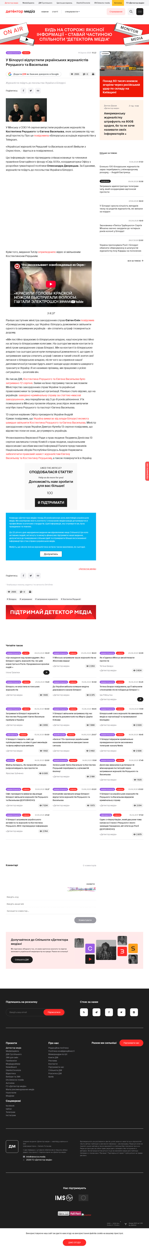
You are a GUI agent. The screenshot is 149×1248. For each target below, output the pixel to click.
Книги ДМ (53, 1057)
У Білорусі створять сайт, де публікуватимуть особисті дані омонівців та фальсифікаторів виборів (26, 742)
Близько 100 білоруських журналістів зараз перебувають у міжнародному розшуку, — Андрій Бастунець (119, 169)
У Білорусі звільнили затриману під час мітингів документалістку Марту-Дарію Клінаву (73, 716)
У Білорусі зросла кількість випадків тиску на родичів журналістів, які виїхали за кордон (121, 208)
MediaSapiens (28, 3)
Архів (51, 1076)
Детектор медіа (11, 3)
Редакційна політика (58, 1048)
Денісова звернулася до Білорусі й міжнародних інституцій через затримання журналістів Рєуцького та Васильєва (119, 770)
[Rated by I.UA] (86, 1215)
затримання (27, 599)
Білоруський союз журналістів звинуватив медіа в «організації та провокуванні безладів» (121, 716)
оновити (90, 884)
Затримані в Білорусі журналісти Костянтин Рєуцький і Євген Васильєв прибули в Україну (25, 716)
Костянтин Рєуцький (71, 599)
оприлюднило (47, 252)
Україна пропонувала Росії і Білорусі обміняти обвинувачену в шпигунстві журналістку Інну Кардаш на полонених (120, 248)
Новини (45, 11)
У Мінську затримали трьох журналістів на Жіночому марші (74, 659)
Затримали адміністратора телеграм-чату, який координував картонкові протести (119, 189)
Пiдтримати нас (131, 1043)
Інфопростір (12, 735)
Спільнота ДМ (22, 959)
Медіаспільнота (13, 53)
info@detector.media (35, 1157)
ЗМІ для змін (12, 1057)
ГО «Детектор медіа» (135, 3)
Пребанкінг (11, 1060)
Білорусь (12, 599)
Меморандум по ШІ (57, 1054)
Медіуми (10, 1096)
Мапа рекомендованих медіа (20, 1089)
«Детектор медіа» (87, 569)
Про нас (53, 1043)
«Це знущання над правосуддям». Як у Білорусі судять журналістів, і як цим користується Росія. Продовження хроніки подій (27, 662)
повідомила (41, 135)
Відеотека (11, 1073)
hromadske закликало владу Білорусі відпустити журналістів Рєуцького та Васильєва (71, 797)
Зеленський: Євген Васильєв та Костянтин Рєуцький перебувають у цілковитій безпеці (74, 768)
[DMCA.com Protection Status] (64, 1215)
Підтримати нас (56, 1067)
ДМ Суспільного (45, 3)
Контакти (53, 1064)
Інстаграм (11, 1115)
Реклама (52, 1060)
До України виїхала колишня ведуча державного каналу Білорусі (71, 688)
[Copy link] (38, 91)
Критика (10, 760)
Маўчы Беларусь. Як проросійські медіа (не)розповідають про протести (26, 766)
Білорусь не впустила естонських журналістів (23, 688)
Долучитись (51, 554)
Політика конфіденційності (61, 1051)
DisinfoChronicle (83, 3)
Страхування (116, 11)
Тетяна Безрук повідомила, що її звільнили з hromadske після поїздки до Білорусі (121, 688)
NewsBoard (11, 1067)
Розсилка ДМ (55, 1073)
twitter (9, 1109)
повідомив (87, 320)
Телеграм (10, 1112)
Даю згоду (74, 1242)
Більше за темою (108, 153)
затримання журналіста (47, 599)
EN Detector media (102, 3)
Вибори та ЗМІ (13, 1076)
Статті (55, 11)
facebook (10, 1105)
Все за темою (134, 260)
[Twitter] (31, 91)
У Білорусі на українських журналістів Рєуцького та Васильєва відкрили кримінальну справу (119, 797)
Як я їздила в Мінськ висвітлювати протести (117, 659)
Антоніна (118, 3)
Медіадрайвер (13, 1064)
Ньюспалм (11, 1092)
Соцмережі (13, 1101)
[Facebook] (23, 91)
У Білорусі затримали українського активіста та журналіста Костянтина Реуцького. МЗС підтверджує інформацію (27, 822)
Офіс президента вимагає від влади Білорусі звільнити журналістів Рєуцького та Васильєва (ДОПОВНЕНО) (27, 797)
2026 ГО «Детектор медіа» (39, 1160)
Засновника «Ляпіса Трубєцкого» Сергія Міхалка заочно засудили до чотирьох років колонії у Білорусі (121, 228)
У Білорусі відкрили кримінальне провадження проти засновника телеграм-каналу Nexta (116, 742)
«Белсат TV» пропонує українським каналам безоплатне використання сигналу (70, 742)
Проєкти (11, 1043)
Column (120, 653)
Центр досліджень (64, 3)
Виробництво (59, 735)
